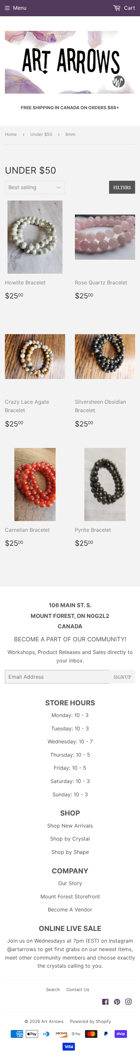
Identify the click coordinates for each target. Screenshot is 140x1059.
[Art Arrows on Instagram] (128, 1002)
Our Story (70, 883)
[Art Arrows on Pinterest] (117, 1002)
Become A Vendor (70, 909)
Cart (128, 8)
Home (11, 134)
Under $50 (41, 134)
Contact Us (77, 989)
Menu (19, 8)
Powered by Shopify (90, 1021)
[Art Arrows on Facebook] (105, 1002)
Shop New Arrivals (70, 825)
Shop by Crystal (70, 838)
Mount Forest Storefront (70, 896)
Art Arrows (52, 1021)
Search (53, 989)
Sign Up (122, 676)
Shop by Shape (70, 852)
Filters (122, 187)
